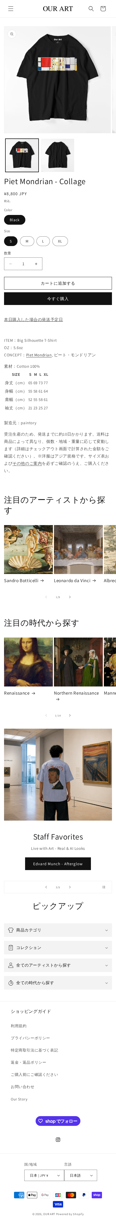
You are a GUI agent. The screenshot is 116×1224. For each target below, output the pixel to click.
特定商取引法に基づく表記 (34, 1050)
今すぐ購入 (58, 298)
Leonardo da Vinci (72, 580)
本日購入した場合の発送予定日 (33, 319)
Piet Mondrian (39, 354)
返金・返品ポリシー (28, 1062)
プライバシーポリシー (30, 1038)
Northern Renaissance (76, 693)
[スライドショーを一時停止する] (106, 887)
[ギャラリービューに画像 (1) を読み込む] (22, 155)
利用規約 (18, 1025)
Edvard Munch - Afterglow (58, 863)
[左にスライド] (46, 597)
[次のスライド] (70, 887)
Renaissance (17, 693)
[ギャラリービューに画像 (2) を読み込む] (57, 155)
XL (60, 241)
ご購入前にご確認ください (34, 1074)
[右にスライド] (70, 597)
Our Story (19, 1099)
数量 (7, 253)
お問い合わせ (23, 1086)
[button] (11, 9)
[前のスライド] (46, 887)
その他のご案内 (27, 463)
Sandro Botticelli (21, 580)
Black (15, 219)
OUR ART (49, 1214)
